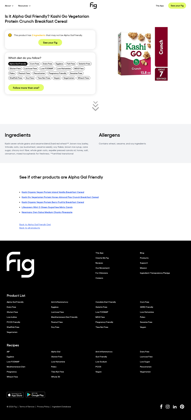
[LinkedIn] (175, 406)
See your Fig (177, 5)
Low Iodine (12, 317)
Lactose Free (30, 68)
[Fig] (93, 5)
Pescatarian (39, 73)
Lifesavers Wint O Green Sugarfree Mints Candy (47, 207)
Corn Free (34, 63)
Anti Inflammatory (59, 302)
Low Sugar (145, 362)
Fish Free (71, 63)
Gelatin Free (84, 63)
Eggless (59, 63)
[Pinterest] (182, 407)
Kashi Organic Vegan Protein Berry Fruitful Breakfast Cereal (53, 202)
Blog (142, 253)
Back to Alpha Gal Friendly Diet (35, 224)
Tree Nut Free (43, 78)
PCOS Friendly (13, 322)
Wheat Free (83, 78)
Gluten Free (15, 68)
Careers (99, 278)
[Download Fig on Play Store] (35, 395)
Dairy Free (47, 63)
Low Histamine (64, 68)
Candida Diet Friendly (106, 302)
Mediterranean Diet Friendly (64, 317)
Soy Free (30, 78)
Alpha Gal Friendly (18, 63)
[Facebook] (161, 407)
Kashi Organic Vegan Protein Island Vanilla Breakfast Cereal (53, 192)
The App (160, 5)
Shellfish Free (16, 78)
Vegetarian (68, 78)
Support (144, 263)
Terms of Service (26, 406)
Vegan (57, 78)
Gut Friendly (101, 357)
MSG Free (79, 68)
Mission (143, 268)
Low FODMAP (47, 68)
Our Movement (103, 268)
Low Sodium (101, 362)
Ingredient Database (61, 406)
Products (144, 258)
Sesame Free (76, 73)
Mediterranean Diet (16, 367)
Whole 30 (55, 377)
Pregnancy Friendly (57, 73)
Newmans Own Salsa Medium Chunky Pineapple (47, 212)
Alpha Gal (55, 351)
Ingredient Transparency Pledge (155, 273)
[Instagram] (168, 407)
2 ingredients (38, 35)
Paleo (12, 73)
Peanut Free (24, 73)
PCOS (98, 367)
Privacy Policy (43, 406)
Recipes (99, 263)
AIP (8, 351)
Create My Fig (102, 258)
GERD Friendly (146, 307)
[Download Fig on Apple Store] (15, 395)
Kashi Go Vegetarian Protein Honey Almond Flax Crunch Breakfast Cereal (60, 197)
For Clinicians (102, 273)
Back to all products (29, 227)
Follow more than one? (26, 87)
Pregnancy (12, 372)
